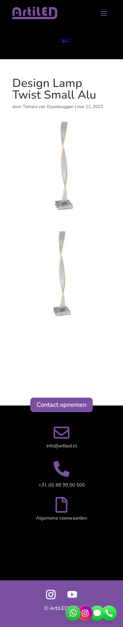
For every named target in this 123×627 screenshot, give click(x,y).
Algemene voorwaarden (61, 518)
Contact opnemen (61, 404)
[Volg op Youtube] (72, 594)
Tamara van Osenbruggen (48, 107)
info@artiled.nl (61, 446)
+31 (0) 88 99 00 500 (61, 485)
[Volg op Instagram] (50, 594)
